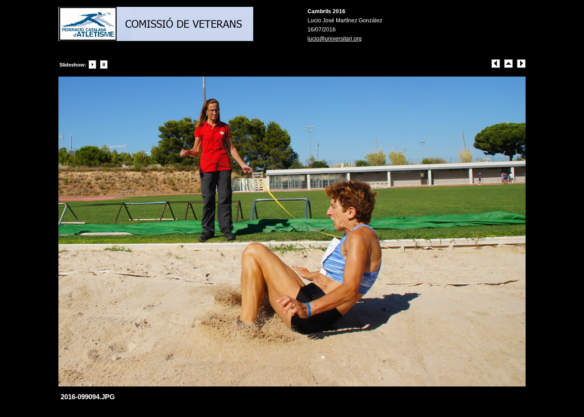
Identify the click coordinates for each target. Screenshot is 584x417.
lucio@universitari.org (335, 39)
